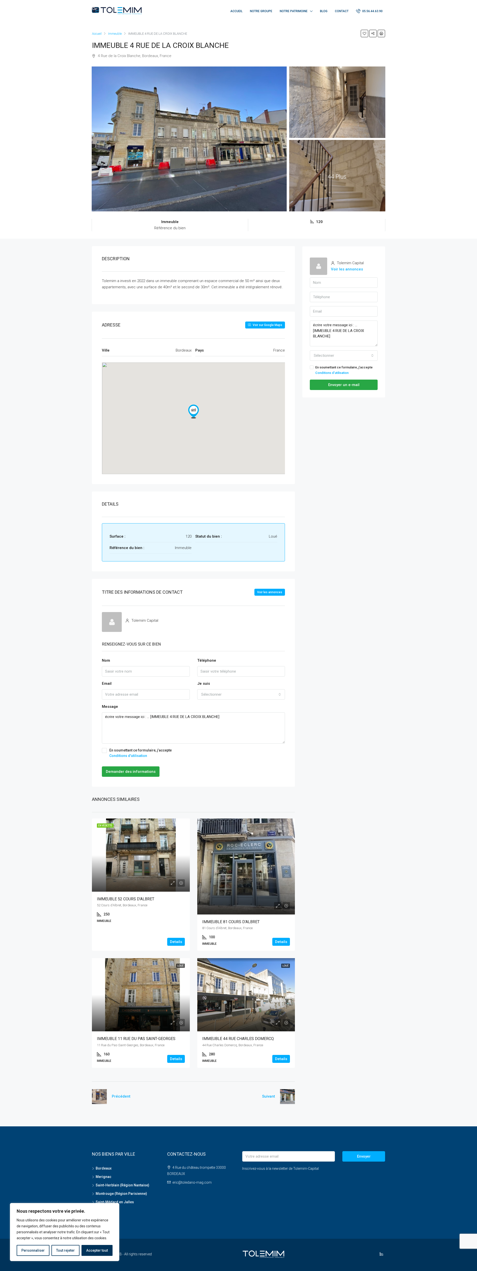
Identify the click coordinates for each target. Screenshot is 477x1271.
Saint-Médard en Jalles (115, 1202)
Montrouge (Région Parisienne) (121, 1194)
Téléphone (206, 660)
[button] (193, 411)
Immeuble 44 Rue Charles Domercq (238, 1038)
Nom (106, 660)
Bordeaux (104, 1168)
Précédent (121, 1096)
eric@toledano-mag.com (192, 1182)
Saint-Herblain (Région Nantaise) (122, 1185)
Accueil (236, 11)
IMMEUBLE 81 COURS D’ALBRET (231, 921)
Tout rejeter (65, 1250)
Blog (323, 11)
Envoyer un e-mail (343, 385)
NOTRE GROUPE (261, 11)
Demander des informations (131, 771)
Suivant (268, 1096)
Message (110, 706)
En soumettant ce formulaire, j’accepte (140, 753)
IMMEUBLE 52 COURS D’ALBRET (125, 899)
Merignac (103, 1177)
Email (107, 683)
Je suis (203, 683)
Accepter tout (97, 1250)
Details (176, 942)
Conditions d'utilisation (128, 756)
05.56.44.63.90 (372, 11)
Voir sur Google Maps (267, 325)
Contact (342, 11)
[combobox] (241, 694)
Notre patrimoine (294, 11)
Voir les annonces (269, 592)
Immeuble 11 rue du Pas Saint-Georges (136, 1038)
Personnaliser (33, 1250)
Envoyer (364, 1156)
